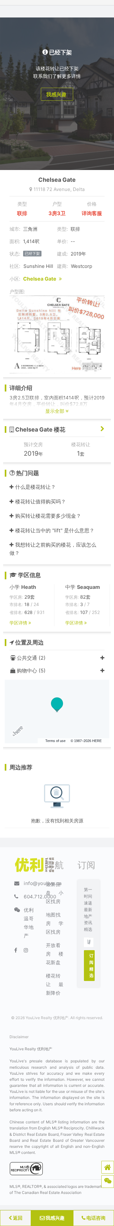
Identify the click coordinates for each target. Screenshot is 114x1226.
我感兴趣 (55, 1218)
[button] (107, 1167)
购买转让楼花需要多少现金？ (47, 516)
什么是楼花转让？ (35, 487)
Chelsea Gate (41, 279)
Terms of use (55, 741)
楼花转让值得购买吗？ (40, 501)
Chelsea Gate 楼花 (39, 429)
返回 (17, 1218)
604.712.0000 (40, 897)
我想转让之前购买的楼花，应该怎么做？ (53, 548)
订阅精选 (91, 965)
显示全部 (55, 411)
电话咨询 (95, 1218)
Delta (79, 189)
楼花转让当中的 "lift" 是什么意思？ (54, 530)
